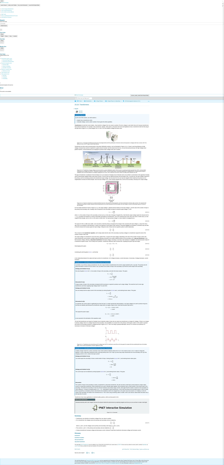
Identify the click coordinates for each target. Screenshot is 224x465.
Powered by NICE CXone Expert (93, 460)
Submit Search (4, 25)
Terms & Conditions (105, 463)
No (93, 452)
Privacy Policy (98, 463)
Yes (89, 452)
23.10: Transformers (84, 444)
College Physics (99, 101)
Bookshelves (89, 101)
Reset (2, 34)
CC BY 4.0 (120, 444)
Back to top (77, 449)
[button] (5, 76)
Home (80, 101)
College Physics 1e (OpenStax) (114, 101)
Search (77, 98)
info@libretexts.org (138, 463)
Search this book (3, 21)
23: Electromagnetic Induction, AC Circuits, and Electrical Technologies (139, 101)
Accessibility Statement (115, 463)
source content (77, 445)
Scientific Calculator (7, 67)
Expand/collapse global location (148, 101)
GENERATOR (91, 399)
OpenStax (81, 112)
